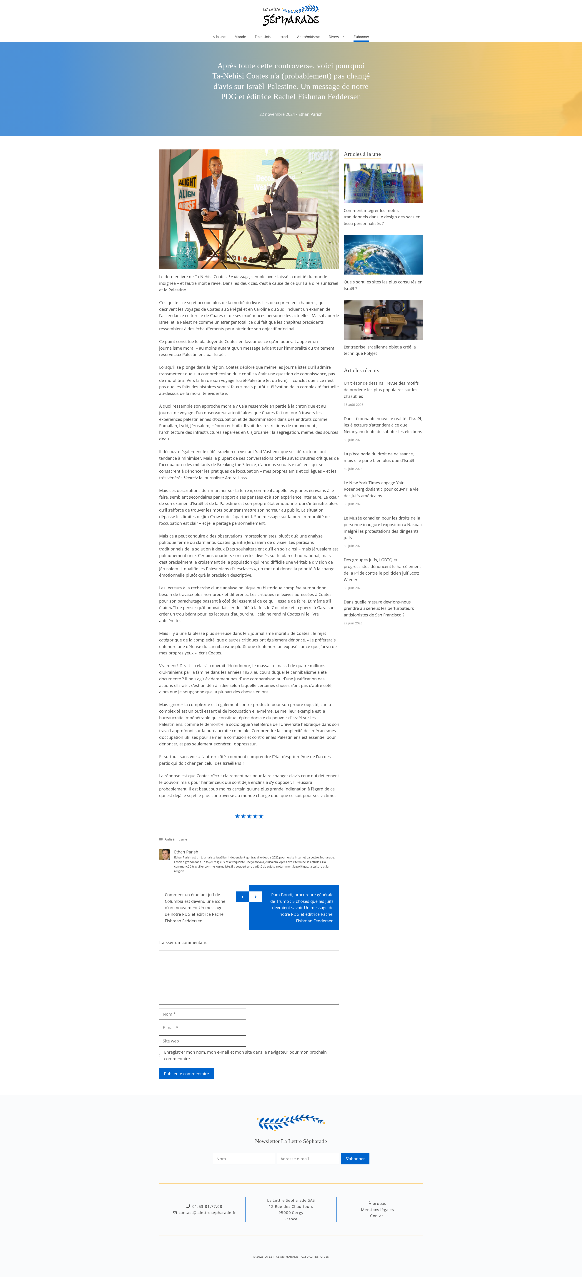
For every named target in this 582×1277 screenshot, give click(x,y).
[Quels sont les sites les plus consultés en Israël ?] (383, 271)
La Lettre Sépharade (281, 1256)
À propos (377, 1203)
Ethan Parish (311, 114)
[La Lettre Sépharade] (291, 15)
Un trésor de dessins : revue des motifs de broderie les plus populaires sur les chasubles (381, 389)
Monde (240, 36)
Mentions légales (377, 1209)
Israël (284, 36)
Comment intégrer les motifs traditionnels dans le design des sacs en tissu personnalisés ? (382, 217)
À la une (219, 36)
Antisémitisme (308, 36)
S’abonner (361, 36)
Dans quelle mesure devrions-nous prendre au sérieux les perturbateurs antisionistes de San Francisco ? (379, 608)
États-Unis (263, 36)
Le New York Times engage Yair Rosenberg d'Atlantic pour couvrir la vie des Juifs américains (381, 489)
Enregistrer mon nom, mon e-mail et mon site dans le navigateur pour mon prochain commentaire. (245, 1055)
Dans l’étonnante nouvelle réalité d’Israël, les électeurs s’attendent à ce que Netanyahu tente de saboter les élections (383, 425)
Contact (377, 1215)
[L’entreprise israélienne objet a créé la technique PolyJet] (383, 336)
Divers (334, 36)
